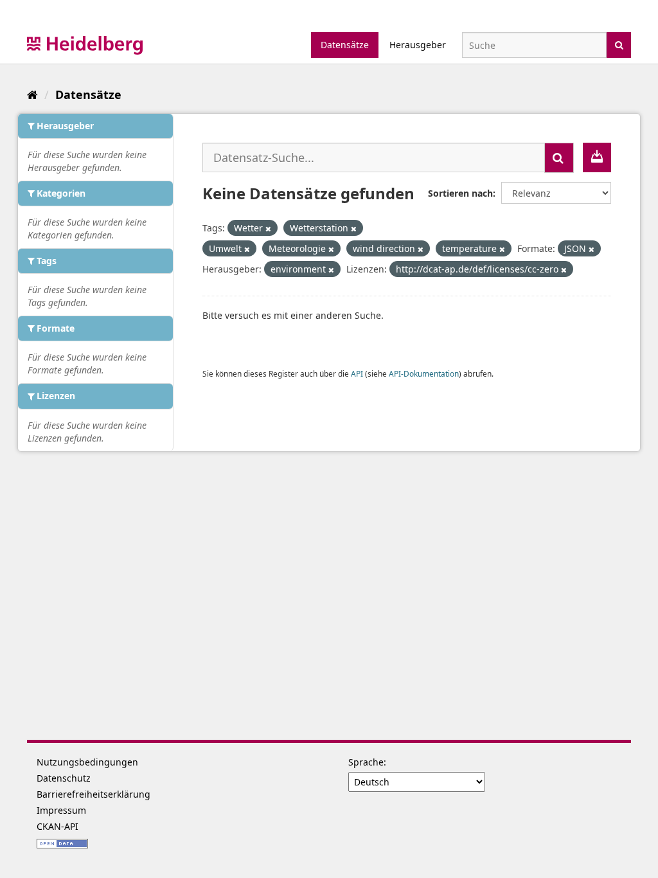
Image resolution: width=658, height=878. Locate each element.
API (357, 373)
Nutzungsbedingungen (87, 762)
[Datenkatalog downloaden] (597, 157)
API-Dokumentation (424, 373)
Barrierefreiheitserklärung (93, 794)
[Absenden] (619, 44)
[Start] (32, 94)
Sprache (366, 762)
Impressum (61, 810)
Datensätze (345, 45)
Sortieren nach (460, 193)
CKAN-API (57, 826)
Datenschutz (64, 778)
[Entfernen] (268, 228)
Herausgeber (417, 45)
